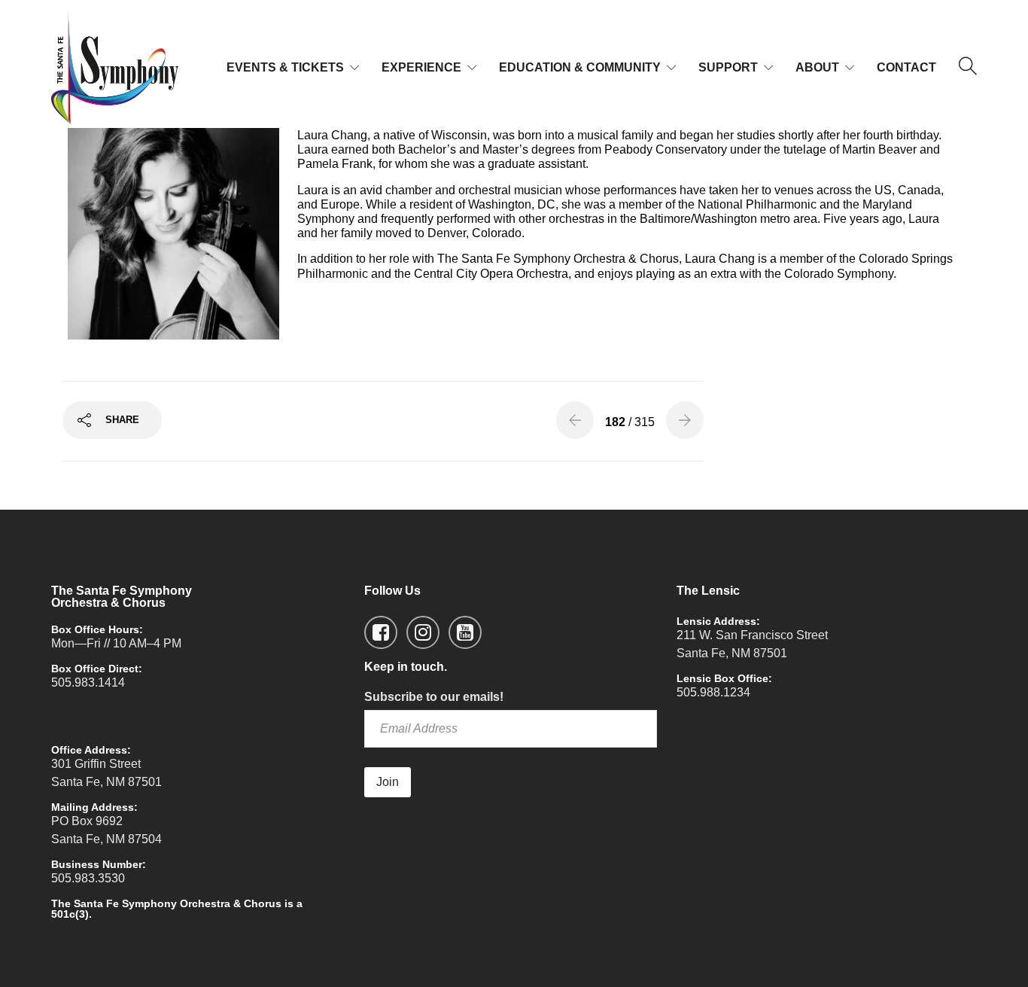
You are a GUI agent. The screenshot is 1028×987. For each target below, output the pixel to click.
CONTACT (906, 67)
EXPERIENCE (421, 67)
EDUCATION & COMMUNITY (580, 67)
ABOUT (817, 67)
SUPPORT (728, 67)
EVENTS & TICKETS (285, 67)
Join (387, 781)
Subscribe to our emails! (433, 696)
